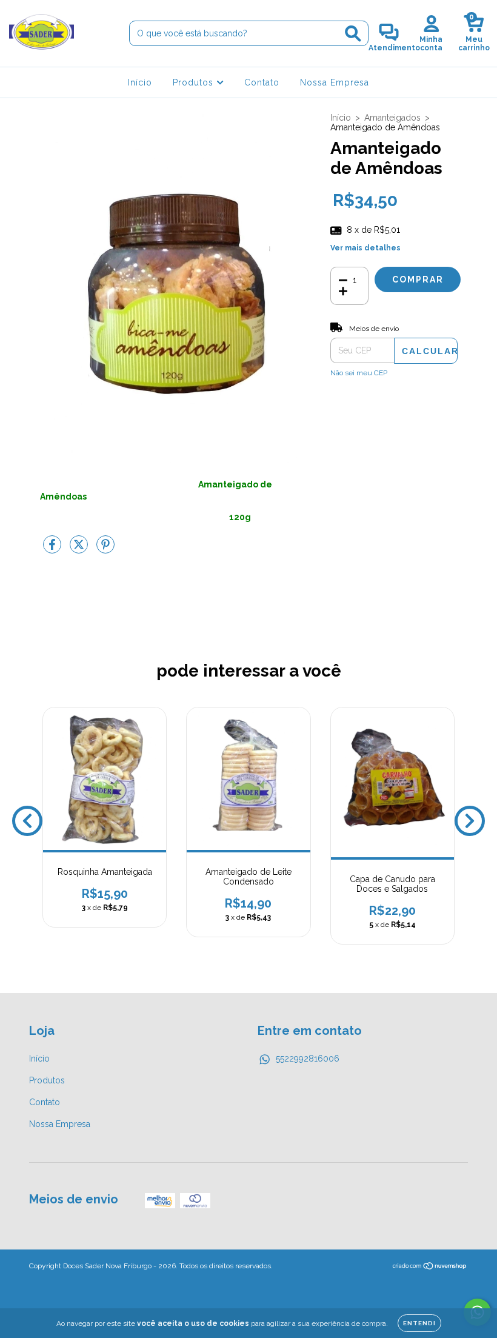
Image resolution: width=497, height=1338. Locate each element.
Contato (261, 82)
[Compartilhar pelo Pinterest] (105, 549)
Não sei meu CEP (358, 373)
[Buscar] (353, 33)
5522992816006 (307, 1058)
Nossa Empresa (334, 82)
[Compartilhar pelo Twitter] (80, 549)
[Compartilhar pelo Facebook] (53, 549)
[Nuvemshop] (430, 1267)
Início (140, 82)
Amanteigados (392, 117)
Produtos (194, 82)
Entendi (419, 1323)
